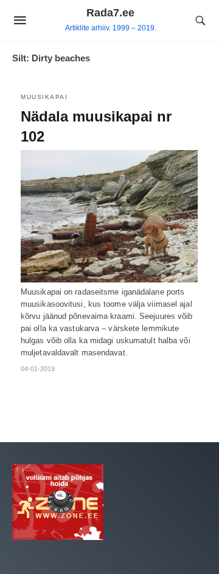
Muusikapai (44, 97)
